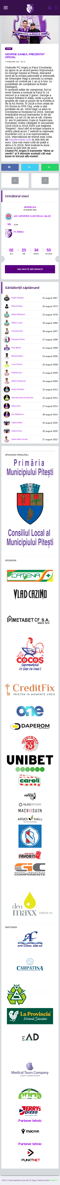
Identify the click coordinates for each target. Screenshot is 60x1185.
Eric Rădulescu (17, 414)
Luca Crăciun (16, 364)
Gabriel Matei (16, 423)
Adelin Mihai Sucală (19, 439)
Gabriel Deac (16, 431)
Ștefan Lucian (16, 323)
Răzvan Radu (16, 306)
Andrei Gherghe (17, 389)
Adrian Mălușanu (18, 314)
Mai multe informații (30, 269)
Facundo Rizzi (17, 331)
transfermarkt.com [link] (20, 139)
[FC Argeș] (8, 233)
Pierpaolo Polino (18, 339)
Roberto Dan (16, 373)
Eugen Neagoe (17, 298)
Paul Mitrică (16, 348)
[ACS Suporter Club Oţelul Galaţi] (8, 216)
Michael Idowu (17, 356)
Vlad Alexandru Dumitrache (22, 398)
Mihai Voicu (16, 406)
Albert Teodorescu (18, 381)
